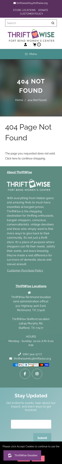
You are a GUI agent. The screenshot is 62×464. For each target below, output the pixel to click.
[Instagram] (37, 374)
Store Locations (24, 10)
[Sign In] (25, 44)
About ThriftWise (19, 172)
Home (19, 100)
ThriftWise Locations (31, 286)
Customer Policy (31, 13)
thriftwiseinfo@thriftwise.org (32, 3)
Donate (43, 10)
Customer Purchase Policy (25, 270)
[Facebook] (25, 374)
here (15, 158)
